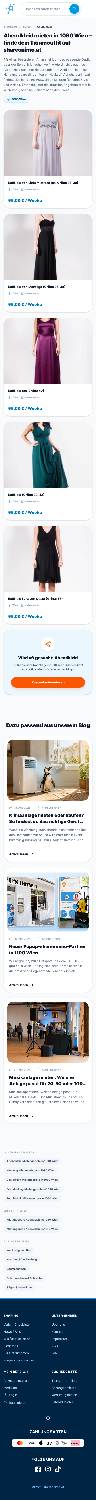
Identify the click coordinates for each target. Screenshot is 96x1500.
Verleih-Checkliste (17, 1324)
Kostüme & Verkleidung (22, 1259)
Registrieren (17, 1402)
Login (13, 1395)
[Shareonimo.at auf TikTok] (58, 1469)
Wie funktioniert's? (17, 1339)
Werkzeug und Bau (19, 1250)
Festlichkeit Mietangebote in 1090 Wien (32, 1198)
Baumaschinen (16, 1268)
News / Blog (12, 1331)
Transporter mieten (65, 1380)
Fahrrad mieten (63, 1402)
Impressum (60, 1339)
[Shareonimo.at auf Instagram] (48, 1469)
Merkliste (10, 1388)
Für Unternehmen (16, 1353)
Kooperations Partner (19, 1360)
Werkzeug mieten (64, 1395)
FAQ (55, 1353)
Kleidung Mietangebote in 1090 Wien (30, 1170)
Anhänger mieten (64, 1388)
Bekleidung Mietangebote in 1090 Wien (32, 1179)
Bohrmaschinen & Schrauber (25, 1278)
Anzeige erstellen (16, 1380)
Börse (27, 26)
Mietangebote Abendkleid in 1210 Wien (32, 1229)
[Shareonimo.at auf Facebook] (38, 1469)
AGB (55, 1346)
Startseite (10, 26)
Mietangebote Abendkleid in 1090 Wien (32, 1219)
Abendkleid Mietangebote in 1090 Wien (32, 1161)
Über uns (58, 1324)
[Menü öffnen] (86, 8)
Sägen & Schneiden (19, 1287)
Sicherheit (11, 1346)
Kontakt (57, 1331)
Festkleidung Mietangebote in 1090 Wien (33, 1189)
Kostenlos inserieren (48, 682)
